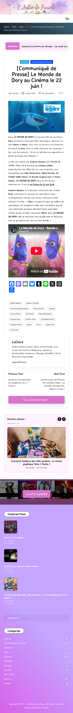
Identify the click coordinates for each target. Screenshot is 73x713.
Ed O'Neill (29, 314)
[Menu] (67, 18)
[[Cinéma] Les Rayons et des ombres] (10, 555)
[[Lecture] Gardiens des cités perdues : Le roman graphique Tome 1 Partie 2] (10, 584)
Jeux (6, 652)
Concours (8, 647)
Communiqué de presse (19, 308)
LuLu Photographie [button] (36, 493)
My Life (7, 670)
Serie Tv (8, 679)
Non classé (9, 674)
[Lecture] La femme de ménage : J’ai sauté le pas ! (25, 46)
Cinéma (24, 62)
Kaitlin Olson (30, 319)
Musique (8, 665)
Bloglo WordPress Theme (36, 707)
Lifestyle (8, 661)
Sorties (7, 683)
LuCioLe (17, 342)
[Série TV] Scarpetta (13, 537)
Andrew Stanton (32, 303)
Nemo (29, 325)
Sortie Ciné (50, 325)
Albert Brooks (15, 303)
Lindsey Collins (16, 325)
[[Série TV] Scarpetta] (10, 527)
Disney (52, 308)
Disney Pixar (15, 314)
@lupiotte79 (13, 617)
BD (31, 453)
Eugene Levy (15, 319)
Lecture (39, 453)
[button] (19, 362)
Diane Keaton (38, 308)
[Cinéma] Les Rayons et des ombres (21, 566)
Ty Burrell (14, 330)
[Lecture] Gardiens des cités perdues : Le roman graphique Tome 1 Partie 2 (36, 463)
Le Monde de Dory (47, 319)
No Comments (48, 93)
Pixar (39, 325)
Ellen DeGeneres (45, 314)
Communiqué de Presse (42, 62)
